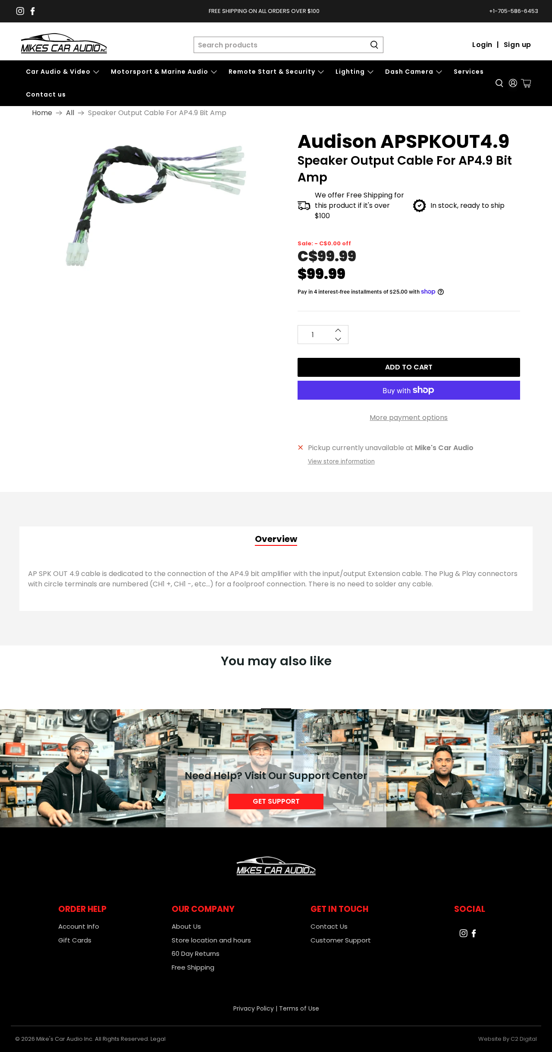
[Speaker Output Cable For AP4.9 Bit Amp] (152, 204)
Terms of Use (299, 1008)
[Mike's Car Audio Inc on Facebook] (32, 11)
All (70, 113)
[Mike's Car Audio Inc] (64, 45)
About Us (186, 926)
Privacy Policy (253, 1008)
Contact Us (329, 926)
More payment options (409, 418)
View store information (341, 461)
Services (469, 71)
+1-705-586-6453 (513, 11)
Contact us (46, 94)
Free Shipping (193, 967)
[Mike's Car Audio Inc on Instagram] (20, 11)
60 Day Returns (196, 953)
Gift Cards (74, 940)
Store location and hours (211, 940)
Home (42, 113)
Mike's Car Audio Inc (64, 1039)
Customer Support (340, 940)
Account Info (78, 926)
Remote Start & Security (272, 71)
